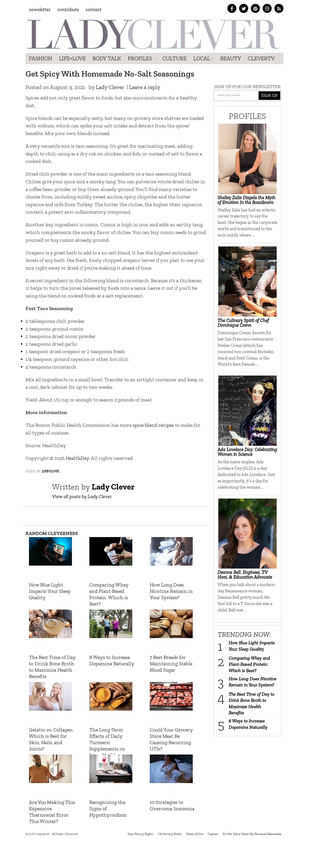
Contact (94, 9)
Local (202, 58)
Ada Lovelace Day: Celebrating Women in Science (247, 451)
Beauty (230, 58)
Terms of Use (194, 834)
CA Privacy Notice (170, 834)
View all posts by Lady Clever (82, 496)
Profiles (140, 58)
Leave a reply (144, 87)
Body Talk (107, 58)
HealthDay (77, 458)
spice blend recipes (153, 425)
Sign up (269, 95)
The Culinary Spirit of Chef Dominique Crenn (243, 322)
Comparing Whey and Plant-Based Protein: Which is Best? (249, 664)
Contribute (68, 9)
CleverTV (261, 58)
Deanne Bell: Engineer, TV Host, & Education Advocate (245, 574)
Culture (174, 58)
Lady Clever (110, 87)
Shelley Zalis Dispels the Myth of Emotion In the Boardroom (247, 200)
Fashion (40, 58)
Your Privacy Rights (140, 834)
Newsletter (40, 9)
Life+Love (72, 58)
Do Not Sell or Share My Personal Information (252, 834)
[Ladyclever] (152, 34)
